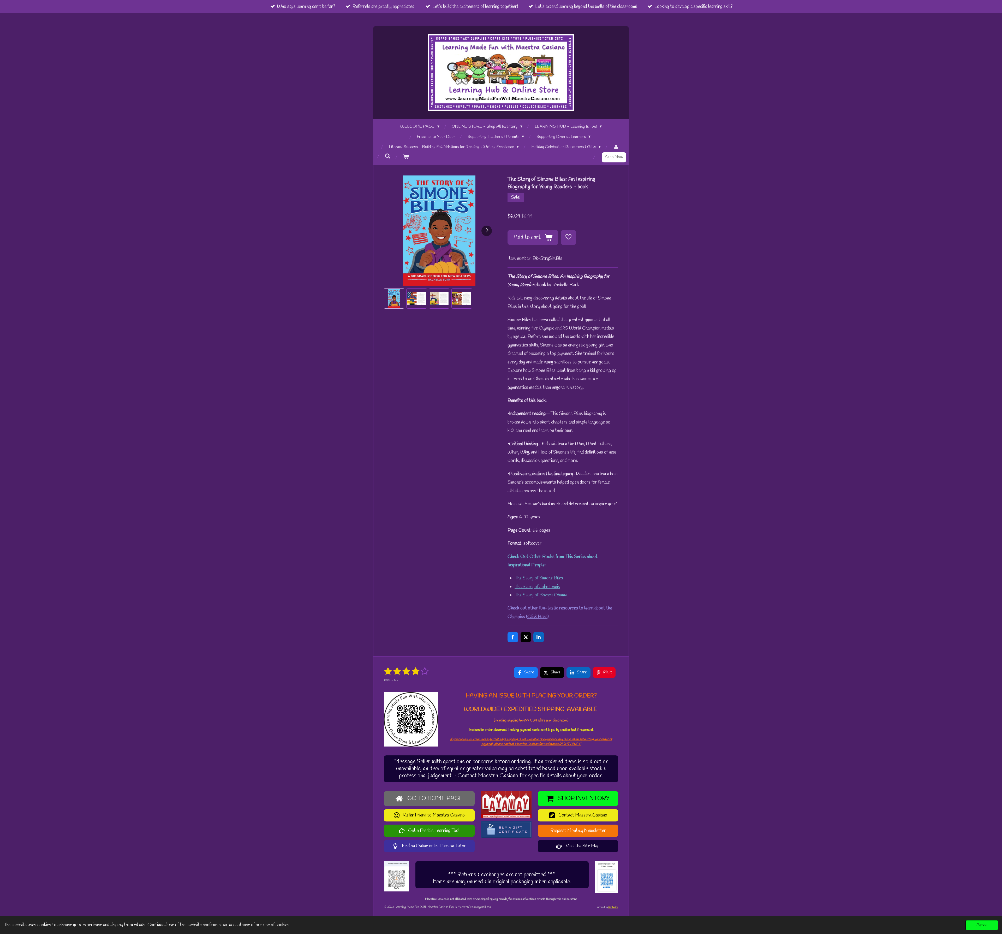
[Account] (616, 147)
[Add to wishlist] (568, 237)
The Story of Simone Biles (539, 578)
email (563, 730)
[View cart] (406, 157)
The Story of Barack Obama (541, 595)
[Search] (387, 156)
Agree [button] (981, 925)
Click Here (537, 617)
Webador (613, 907)
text (573, 730)
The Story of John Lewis (537, 587)
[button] (394, 298)
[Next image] (486, 231)
